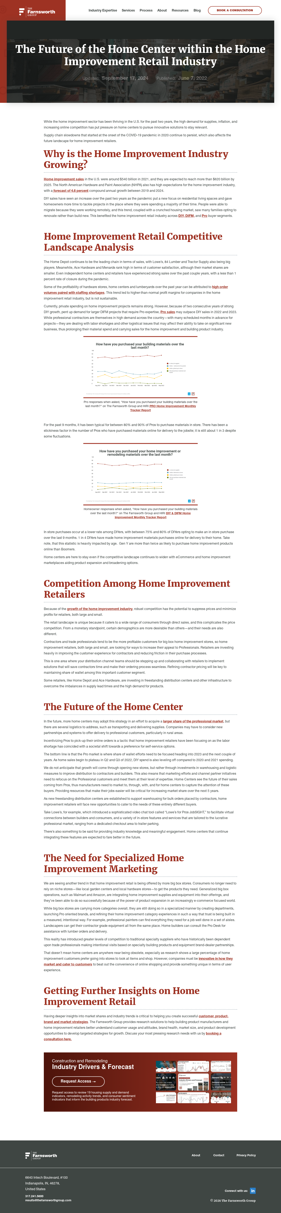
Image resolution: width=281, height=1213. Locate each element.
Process (146, 11)
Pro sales (167, 312)
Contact (218, 1155)
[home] (37, 11)
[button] (103, 11)
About (162, 11)
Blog (197, 11)
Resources (180, 11)
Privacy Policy (246, 1155)
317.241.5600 (34, 1196)
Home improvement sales (64, 179)
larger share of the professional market (193, 721)
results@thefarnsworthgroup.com (48, 1200)
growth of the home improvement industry (99, 609)
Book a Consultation (235, 10)
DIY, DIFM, (186, 216)
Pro (204, 216)
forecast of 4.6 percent (70, 191)
